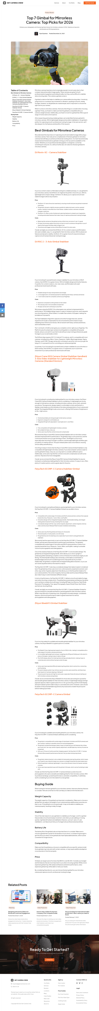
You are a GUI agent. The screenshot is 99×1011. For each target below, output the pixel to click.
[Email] (2, 315)
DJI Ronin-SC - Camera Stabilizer (21, 95)
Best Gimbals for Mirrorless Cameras (21, 93)
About (64, 3)
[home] (13, 3)
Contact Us (49, 959)
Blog (79, 3)
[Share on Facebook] (2, 305)
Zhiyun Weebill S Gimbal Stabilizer (21, 110)
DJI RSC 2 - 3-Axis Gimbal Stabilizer (22, 97)
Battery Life (15, 121)
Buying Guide (14, 114)
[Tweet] (2, 310)
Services (56, 3)
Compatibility (16, 123)
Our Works (72, 3)
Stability (14, 119)
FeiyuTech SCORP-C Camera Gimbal (22, 112)
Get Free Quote (89, 3)
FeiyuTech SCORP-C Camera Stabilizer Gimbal (20, 107)
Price (13, 125)
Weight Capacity (17, 116)
